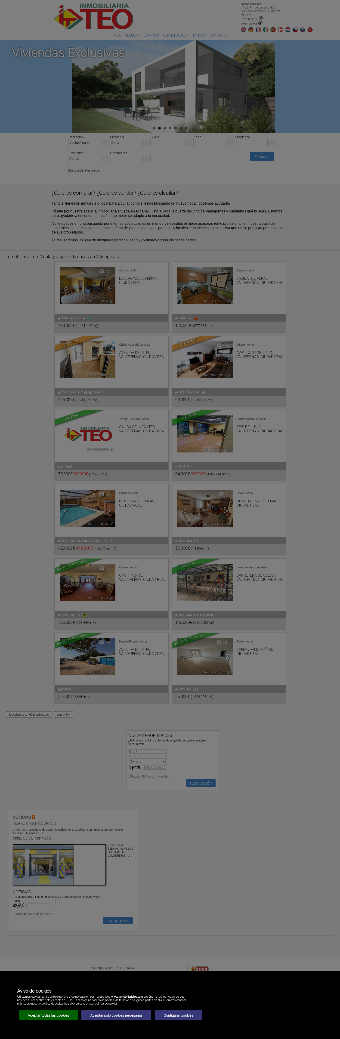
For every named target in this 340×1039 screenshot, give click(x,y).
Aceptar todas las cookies (48, 1015)
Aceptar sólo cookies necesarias (116, 1015)
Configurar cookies (178, 1015)
